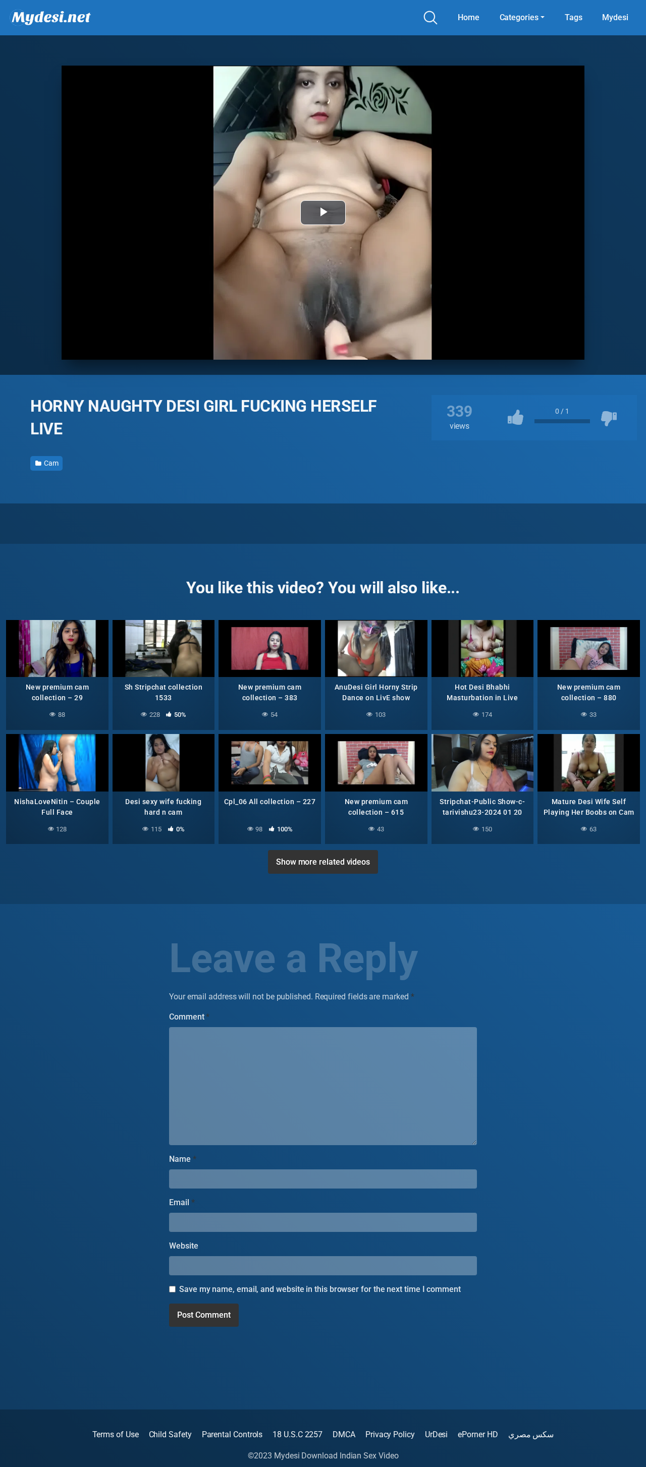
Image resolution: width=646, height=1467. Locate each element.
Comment (189, 1017)
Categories (519, 17)
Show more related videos (323, 862)
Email (181, 1202)
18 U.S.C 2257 (297, 1434)
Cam (50, 463)
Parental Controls (232, 1434)
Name (182, 1159)
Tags (573, 17)
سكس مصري (531, 1434)
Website (183, 1246)
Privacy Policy (390, 1434)
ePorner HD (478, 1434)
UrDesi (436, 1434)
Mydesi (615, 17)
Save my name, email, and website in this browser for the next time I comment (320, 1289)
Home (468, 17)
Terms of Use (115, 1434)
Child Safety (170, 1434)
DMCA (344, 1434)
